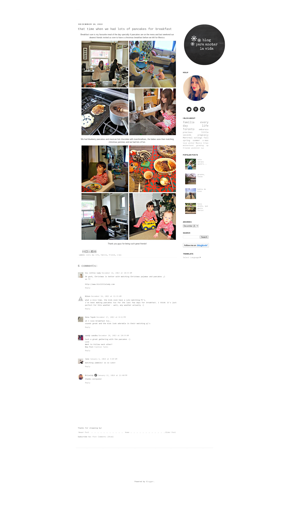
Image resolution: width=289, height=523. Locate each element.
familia (104, 255)
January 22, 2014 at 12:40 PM (112, 375)
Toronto (188, 129)
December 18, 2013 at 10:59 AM (114, 336)
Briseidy (89, 375)
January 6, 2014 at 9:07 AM (103, 359)
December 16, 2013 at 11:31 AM (106, 296)
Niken (87, 296)
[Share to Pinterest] (95, 251)
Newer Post (84, 432)
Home (127, 432)
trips (205, 143)
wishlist (195, 148)
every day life (92, 255)
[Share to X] (89, 251)
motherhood (188, 145)
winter (191, 143)
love (185, 143)
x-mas (119, 255)
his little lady (93, 273)
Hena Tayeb (90, 317)
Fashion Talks (101, 347)
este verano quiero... (202, 162)
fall (206, 138)
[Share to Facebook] (92, 251)
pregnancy (203, 135)
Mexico (199, 143)
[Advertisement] (135, 494)
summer (196, 140)
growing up (202, 145)
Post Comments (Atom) (103, 437)
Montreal (188, 138)
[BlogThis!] (86, 251)
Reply (87, 288)
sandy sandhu (91, 336)
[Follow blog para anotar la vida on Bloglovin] (196, 247)
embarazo (203, 129)
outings (198, 138)
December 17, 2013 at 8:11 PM (111, 317)
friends (112, 255)
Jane (87, 359)
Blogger (150, 482)
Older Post (170, 432)
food (202, 148)
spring (186, 140)
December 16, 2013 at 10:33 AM (117, 273)
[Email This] (83, 251)
